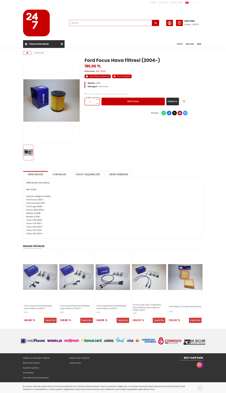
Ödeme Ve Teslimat (79, 358)
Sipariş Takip (176, 2)
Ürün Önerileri (118, 174)
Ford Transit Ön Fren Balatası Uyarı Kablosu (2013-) (38, 307)
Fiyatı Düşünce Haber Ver (99, 76)
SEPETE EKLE (133, 101)
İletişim (154, 2)
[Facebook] (169, 113)
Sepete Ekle (50, 320)
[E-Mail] (185, 113)
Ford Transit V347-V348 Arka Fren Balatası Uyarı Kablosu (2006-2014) (147, 308)
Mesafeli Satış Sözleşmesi (36, 377)
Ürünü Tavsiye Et (123, 76)
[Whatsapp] (163, 113)
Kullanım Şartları (31, 367)
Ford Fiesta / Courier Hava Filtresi (185, 306)
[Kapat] (200, 387)
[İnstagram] (200, 365)
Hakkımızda (75, 362)
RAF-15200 (101, 71)
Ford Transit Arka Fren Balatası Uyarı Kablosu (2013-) (75, 307)
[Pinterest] (180, 113)
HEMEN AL (172, 101)
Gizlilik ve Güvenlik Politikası (36, 358)
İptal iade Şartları (31, 362)
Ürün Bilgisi (35, 174)
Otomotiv (39, 52)
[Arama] (155, 23)
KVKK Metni (28, 372)
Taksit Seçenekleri (87, 174)
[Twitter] (174, 113)
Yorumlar (59, 174)
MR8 (98, 83)
